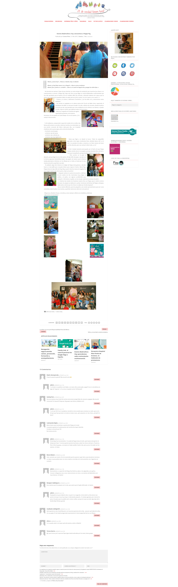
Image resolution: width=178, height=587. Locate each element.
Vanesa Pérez (66, 36)
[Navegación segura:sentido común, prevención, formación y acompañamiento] (48, 343)
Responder (96, 379)
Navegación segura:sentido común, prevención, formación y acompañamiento (48, 353)
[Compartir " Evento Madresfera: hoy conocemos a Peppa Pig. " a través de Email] (79, 322)
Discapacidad (58, 21)
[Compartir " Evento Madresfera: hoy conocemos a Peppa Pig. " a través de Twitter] (59, 322)
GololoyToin (50, 397)
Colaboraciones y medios (111, 21)
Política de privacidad (57, 580)
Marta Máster (51, 455)
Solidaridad (83, 21)
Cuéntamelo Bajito (52, 423)
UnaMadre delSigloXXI (53, 509)
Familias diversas (48, 21)
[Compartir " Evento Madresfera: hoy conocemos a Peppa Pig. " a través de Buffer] (73, 322)
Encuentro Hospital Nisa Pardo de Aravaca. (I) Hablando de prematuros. (98, 355)
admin (52, 385)
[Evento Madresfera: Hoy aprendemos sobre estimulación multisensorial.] (82, 344)
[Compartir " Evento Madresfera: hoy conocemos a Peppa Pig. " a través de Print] (81, 322)
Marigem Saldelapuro (53, 483)
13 (85, 36)
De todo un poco (98, 21)
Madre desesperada (52, 375)
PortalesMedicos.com (114, 121)
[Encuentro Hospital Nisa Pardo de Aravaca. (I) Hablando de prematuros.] (98, 344)
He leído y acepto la (52, 580)
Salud (89, 21)
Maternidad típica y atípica (71, 21)
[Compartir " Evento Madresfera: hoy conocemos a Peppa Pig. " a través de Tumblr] (65, 322)
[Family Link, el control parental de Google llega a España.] (65, 343)
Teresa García (51, 531)
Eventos (81, 36)
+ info (85, 572)
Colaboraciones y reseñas (127, 21)
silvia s (49, 521)
